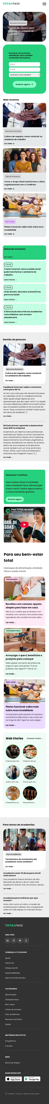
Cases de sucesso (13, 1009)
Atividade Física (12, 999)
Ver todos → (9, 257)
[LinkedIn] (7, 940)
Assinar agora (15, 499)
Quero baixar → (10, 280)
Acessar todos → (35, 738)
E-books (8, 1046)
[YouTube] (20, 940)
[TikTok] (26, 940)
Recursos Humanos (13, 1019)
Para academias (12, 1014)
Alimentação (10, 994)
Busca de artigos (12, 1063)
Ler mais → (10, 380)
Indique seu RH (11, 968)
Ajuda (7, 958)
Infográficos (10, 1041)
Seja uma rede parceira (15, 978)
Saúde (8, 1024)
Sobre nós (9, 963)
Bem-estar (10, 1004)
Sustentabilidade (12, 973)
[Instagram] (13, 940)
